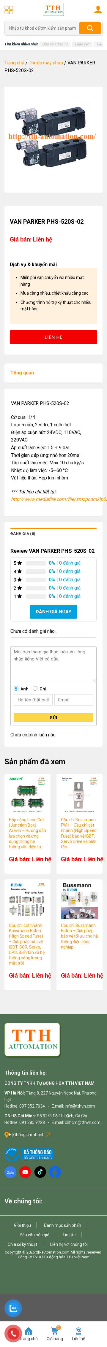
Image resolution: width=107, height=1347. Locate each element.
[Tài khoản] (98, 9)
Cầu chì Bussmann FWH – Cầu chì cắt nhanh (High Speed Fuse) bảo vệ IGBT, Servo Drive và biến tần (79, 833)
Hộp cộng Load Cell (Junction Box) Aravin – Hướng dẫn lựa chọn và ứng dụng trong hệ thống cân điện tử (27, 833)
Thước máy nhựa (46, 63)
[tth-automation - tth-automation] (53, 9)
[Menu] (8, 9)
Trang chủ (14, 63)
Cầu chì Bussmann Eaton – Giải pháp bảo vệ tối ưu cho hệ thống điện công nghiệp (79, 936)
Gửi (53, 717)
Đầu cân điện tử (54, 44)
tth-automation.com (53, 1252)
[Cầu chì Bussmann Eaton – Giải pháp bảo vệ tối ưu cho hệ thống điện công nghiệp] (79, 900)
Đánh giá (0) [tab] (22, 533)
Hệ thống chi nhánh (27, 1134)
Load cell (82, 44)
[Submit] (90, 28)
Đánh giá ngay (53, 611)
